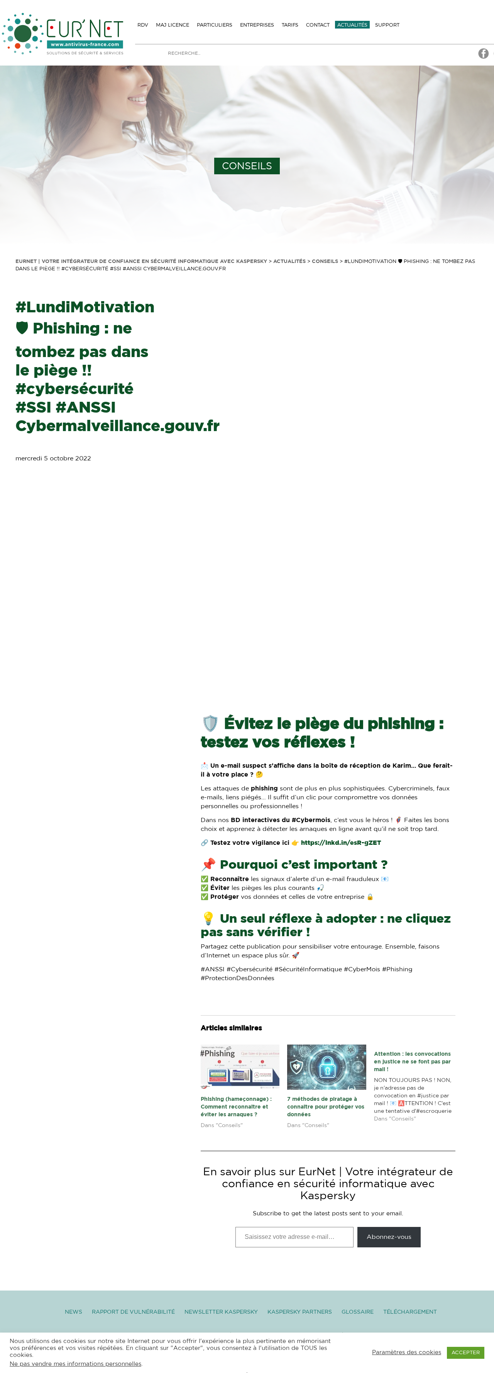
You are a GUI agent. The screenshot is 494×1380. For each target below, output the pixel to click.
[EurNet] (483, 58)
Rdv (142, 25)
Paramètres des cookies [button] (406, 1352)
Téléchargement (410, 1312)
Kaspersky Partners (299, 1312)
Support (387, 25)
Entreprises (257, 25)
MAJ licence (172, 25)
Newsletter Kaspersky (221, 1312)
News (73, 1312)
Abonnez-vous (389, 1237)
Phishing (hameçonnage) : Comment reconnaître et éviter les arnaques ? (236, 1107)
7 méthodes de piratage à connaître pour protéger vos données (325, 1107)
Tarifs (290, 25)
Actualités (352, 25)
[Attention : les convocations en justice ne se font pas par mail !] (417, 1086)
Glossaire (358, 1312)
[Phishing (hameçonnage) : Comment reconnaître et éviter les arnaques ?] (240, 1067)
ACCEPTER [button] (466, 1352)
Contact (318, 25)
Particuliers (214, 25)
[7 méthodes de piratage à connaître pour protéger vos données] (326, 1067)
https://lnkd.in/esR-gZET (341, 843)
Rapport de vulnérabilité (133, 1312)
